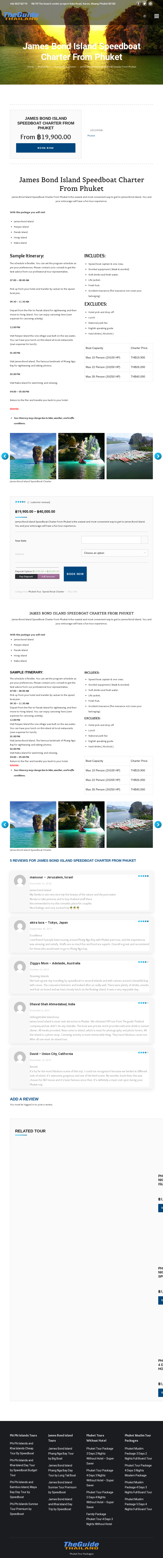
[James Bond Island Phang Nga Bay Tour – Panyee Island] (130, 456)
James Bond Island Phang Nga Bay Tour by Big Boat (61, 1453)
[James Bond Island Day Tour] (81, 456)
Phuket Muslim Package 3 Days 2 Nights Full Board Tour (138, 1453)
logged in (29, 1104)
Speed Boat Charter (53, 591)
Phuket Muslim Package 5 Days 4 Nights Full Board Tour (138, 1504)
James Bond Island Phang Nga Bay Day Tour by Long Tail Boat (62, 1470)
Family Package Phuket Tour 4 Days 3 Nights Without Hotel (99, 1519)
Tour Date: (21, 540)
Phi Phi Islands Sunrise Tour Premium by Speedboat (24, 1509)
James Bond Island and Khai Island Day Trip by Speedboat (60, 1504)
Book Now (75, 574)
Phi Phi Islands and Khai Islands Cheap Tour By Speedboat (22, 1448)
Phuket (91, 135)
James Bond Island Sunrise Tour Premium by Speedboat (62, 1487)
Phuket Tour (34, 591)
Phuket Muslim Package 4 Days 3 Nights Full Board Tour (138, 1487)
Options (19, 553)
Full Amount (48, 576)
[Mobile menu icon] (156, 16)
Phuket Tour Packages (81, 1553)
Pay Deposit (26, 576)
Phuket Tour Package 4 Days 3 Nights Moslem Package (138, 1470)
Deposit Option (37, 571)
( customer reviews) (39, 502)
